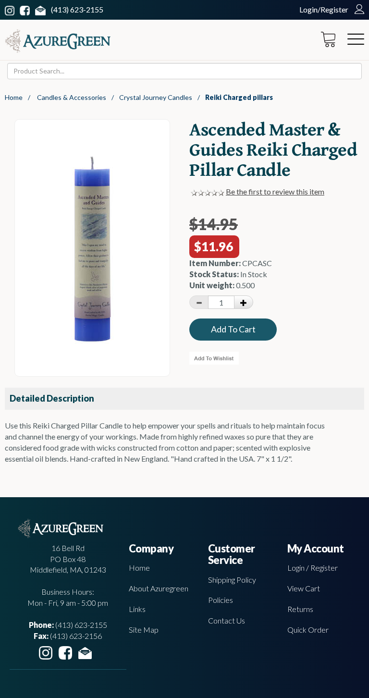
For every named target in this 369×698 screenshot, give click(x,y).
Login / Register (312, 567)
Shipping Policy (232, 579)
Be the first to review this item (275, 191)
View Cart (303, 588)
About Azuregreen (158, 588)
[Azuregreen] (58, 41)
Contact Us (226, 620)
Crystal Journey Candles (155, 97)
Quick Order (308, 629)
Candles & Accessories (71, 97)
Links (137, 608)
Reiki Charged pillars (239, 97)
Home (14, 97)
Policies (220, 599)
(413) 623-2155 (77, 9)
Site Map (144, 629)
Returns (300, 608)
